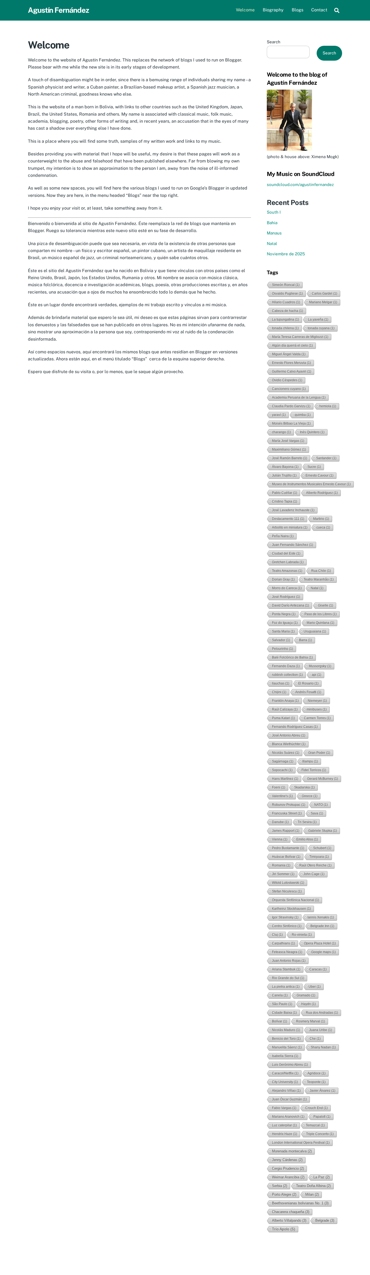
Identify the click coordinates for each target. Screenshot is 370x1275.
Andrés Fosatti (308, 692)
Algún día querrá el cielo (292, 345)
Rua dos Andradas (322, 1013)
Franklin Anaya (285, 701)
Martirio (321, 519)
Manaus (274, 233)
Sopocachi (282, 770)
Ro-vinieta (302, 935)
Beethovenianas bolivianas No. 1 (300, 1203)
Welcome (245, 9)
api (316, 675)
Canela (280, 995)
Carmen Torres (317, 718)
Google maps (323, 952)
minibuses (317, 709)
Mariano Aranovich (288, 1117)
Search (273, 42)
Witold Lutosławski (288, 883)
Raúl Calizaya (285, 709)
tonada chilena (285, 328)
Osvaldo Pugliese (287, 293)
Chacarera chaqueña (290, 1212)
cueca (323, 527)
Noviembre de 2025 (286, 254)
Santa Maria (283, 631)
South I (274, 212)
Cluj (277, 935)
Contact (319, 9)
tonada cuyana (321, 328)
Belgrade (324, 1220)
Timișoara (319, 857)
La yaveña (318, 319)
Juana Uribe (320, 1030)
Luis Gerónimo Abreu (290, 1065)
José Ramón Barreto (289, 458)
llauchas (280, 683)
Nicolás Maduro (286, 1030)
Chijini (279, 692)
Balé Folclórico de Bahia (292, 657)
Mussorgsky (320, 666)
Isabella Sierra (285, 1056)
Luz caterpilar (284, 1125)
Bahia (272, 222)
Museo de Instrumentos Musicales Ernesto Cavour (311, 484)
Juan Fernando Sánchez (292, 545)
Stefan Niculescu (287, 891)
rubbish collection (287, 675)
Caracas (318, 969)
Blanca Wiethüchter (289, 744)
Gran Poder (319, 753)
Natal (272, 243)
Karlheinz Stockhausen (291, 909)
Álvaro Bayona (285, 467)
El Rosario (308, 683)
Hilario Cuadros (286, 302)
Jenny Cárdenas (287, 1160)
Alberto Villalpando (289, 1220)
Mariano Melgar (323, 302)
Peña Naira (283, 536)
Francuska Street (287, 813)
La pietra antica (286, 987)
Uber (315, 987)
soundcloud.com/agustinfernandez (300, 184)
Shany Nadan (323, 1047)
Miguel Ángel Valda (289, 354)
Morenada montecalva (292, 1151)
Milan (312, 1194)
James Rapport (285, 831)
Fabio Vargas (284, 1108)
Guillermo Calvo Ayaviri (291, 371)
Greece (309, 796)
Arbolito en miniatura (289, 527)
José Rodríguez (286, 597)
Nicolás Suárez (285, 753)
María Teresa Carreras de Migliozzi (300, 337)
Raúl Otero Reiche (315, 865)
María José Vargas (288, 441)
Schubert (322, 848)
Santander (326, 458)
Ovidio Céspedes (287, 380)
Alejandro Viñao (286, 1091)
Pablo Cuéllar (284, 493)
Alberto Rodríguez (322, 493)
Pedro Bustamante (288, 848)
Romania (281, 865)
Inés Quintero (312, 432)
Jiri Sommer (283, 874)
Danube (280, 822)
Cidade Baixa (284, 1013)
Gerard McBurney (322, 779)
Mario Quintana (320, 623)
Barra (305, 640)
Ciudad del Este (286, 553)
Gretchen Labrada (288, 562)
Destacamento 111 (288, 519)
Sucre (314, 467)
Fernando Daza (286, 666)
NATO (321, 805)
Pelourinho (282, 649)
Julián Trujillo (284, 475)
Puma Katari (283, 718)
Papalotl (321, 1117)
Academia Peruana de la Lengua (299, 397)
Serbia (279, 1186)
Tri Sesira (307, 822)
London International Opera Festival (301, 1142)
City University (285, 1082)
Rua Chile (321, 571)
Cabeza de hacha (287, 311)
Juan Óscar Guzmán (289, 1099)
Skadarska (304, 787)
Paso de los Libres (320, 614)
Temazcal (315, 1125)
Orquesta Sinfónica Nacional (295, 900)
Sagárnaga (282, 761)
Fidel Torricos (313, 770)
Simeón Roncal (286, 285)
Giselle (325, 605)
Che (315, 1039)
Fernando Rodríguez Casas (295, 727)
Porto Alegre (284, 1194)
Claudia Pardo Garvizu (291, 406)
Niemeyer (317, 701)
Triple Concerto (320, 1134)
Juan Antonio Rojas (289, 961)
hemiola (327, 406)
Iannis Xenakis (320, 917)
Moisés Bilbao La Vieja (291, 423)
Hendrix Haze (284, 1134)
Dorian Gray (283, 579)
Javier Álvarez (322, 1091)
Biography (273, 9)
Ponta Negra (284, 614)
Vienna (279, 839)
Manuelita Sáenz (287, 1047)
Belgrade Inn (322, 926)
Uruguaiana (315, 631)
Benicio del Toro (286, 1039)
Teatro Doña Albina (313, 1186)
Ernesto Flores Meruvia (291, 363)
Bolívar (279, 1021)
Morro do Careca (287, 588)
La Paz (321, 1177)
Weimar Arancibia (288, 1177)
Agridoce (316, 1073)
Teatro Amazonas (287, 571)
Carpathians (283, 943)
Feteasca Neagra (287, 952)
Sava (317, 813)
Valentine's (282, 796)
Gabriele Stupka (322, 831)
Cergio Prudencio (288, 1168)
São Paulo (282, 1004)
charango (281, 432)
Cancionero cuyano (289, 389)
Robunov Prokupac (288, 805)
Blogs (297, 9)
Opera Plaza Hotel (320, 943)
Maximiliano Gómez (289, 449)
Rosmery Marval (310, 1021)
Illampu (310, 761)
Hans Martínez (285, 779)
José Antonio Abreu (288, 735)
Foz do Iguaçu (285, 623)
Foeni (278, 787)
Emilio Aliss (307, 839)
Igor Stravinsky (285, 917)
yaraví (279, 415)
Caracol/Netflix (285, 1073)
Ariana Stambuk (286, 969)
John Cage (313, 874)
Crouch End (316, 1108)
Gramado (306, 995)
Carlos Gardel (324, 293)
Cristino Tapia (284, 501)
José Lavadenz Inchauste (293, 510)
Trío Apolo (283, 1229)
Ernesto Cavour (319, 475)
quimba (303, 415)
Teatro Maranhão (319, 579)
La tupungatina (285, 319)
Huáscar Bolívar (286, 857)
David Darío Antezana (290, 605)
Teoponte (316, 1082)
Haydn (308, 1004)
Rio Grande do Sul (288, 978)
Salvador (281, 640)
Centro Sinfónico (286, 926)
